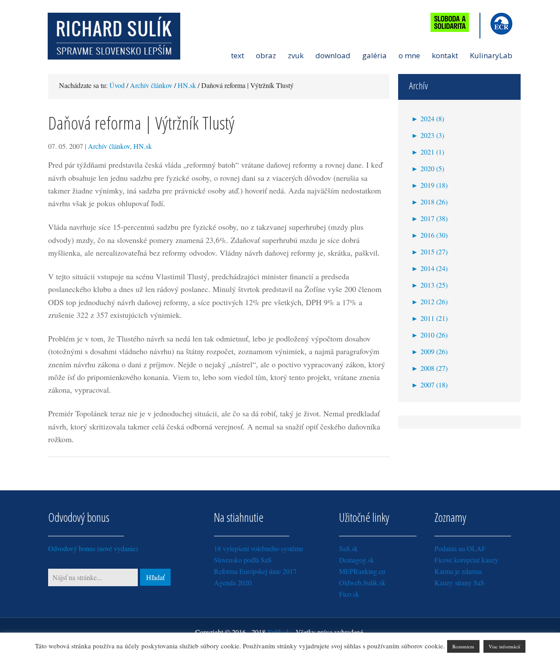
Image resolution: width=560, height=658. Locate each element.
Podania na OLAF (460, 548)
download (332, 55)
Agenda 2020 (233, 582)
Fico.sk (349, 593)
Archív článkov (109, 146)
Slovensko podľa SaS (243, 559)
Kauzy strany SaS (459, 582)
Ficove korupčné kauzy (466, 559)
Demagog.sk (356, 559)
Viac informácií (504, 646)
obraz (266, 55)
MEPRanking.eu (362, 571)
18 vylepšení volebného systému (258, 548)
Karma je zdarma (458, 571)
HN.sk (142, 146)
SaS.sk (348, 548)
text (237, 55)
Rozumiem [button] (463, 646)
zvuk (296, 55)
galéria (374, 55)
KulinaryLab (491, 55)
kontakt (445, 55)
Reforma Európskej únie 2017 (255, 571)
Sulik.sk (279, 632)
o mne (409, 55)
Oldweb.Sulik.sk (362, 582)
